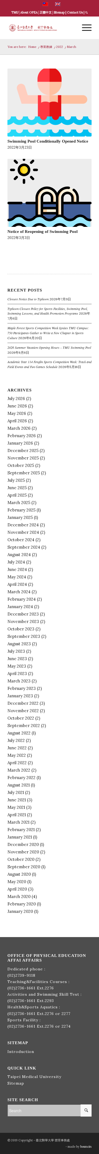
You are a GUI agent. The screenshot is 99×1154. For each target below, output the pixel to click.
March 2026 (19, 428)
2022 (59, 47)
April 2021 (16, 814)
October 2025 (20, 465)
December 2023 (23, 614)
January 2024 (20, 606)
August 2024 (19, 554)
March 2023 (19, 681)
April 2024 (17, 584)
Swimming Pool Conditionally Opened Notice (47, 141)
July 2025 (16, 480)
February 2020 (21, 904)
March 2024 (19, 591)
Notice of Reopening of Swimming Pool (42, 231)
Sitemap (59, 12)
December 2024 (23, 524)
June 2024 (17, 569)
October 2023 (20, 629)
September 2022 (23, 725)
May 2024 (16, 576)
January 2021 (19, 837)
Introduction (20, 1051)
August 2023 (19, 643)
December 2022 (22, 703)
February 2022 (21, 777)
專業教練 (46, 47)
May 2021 (16, 807)
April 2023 (17, 673)
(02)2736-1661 (21, 988)
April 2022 (17, 762)
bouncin (86, 1146)
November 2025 (23, 458)
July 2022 (16, 740)
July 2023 (16, 651)
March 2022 (18, 770)
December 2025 (22, 450)
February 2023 (21, 688)
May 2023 (16, 666)
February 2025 (21, 510)
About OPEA (29, 12)
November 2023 (23, 621)
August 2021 (18, 785)
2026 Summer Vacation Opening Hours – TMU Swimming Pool (49, 347)
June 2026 (17, 406)
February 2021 (21, 829)
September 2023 (23, 636)
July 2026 (16, 398)
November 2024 (23, 532)
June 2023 (17, 658)
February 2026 (21, 435)
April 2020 (17, 889)
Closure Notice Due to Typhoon (28, 299)
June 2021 (16, 799)
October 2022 (20, 718)
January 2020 (20, 911)
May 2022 (16, 755)
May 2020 (16, 881)
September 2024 (23, 547)
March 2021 (18, 822)
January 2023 (20, 695)
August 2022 (19, 733)
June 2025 (17, 487)
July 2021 (15, 792)
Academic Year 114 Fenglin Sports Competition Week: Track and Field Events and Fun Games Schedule (49, 364)
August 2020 (19, 874)
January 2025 (20, 517)
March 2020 (19, 896)
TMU (14, 12)
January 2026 (20, 443)
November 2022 (23, 710)
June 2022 (17, 747)
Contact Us (75, 12)
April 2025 (17, 495)
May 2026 (16, 413)
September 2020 (23, 866)
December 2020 (23, 844)
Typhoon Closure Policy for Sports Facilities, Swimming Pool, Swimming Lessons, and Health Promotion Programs (47, 311)
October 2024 (20, 539)
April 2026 (17, 420)
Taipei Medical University (34, 1076)
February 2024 (21, 599)
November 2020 (23, 851)
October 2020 (20, 859)
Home (32, 47)
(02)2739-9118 (21, 975)
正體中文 (46, 12)
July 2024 (16, 562)
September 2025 (23, 472)
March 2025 (18, 502)
